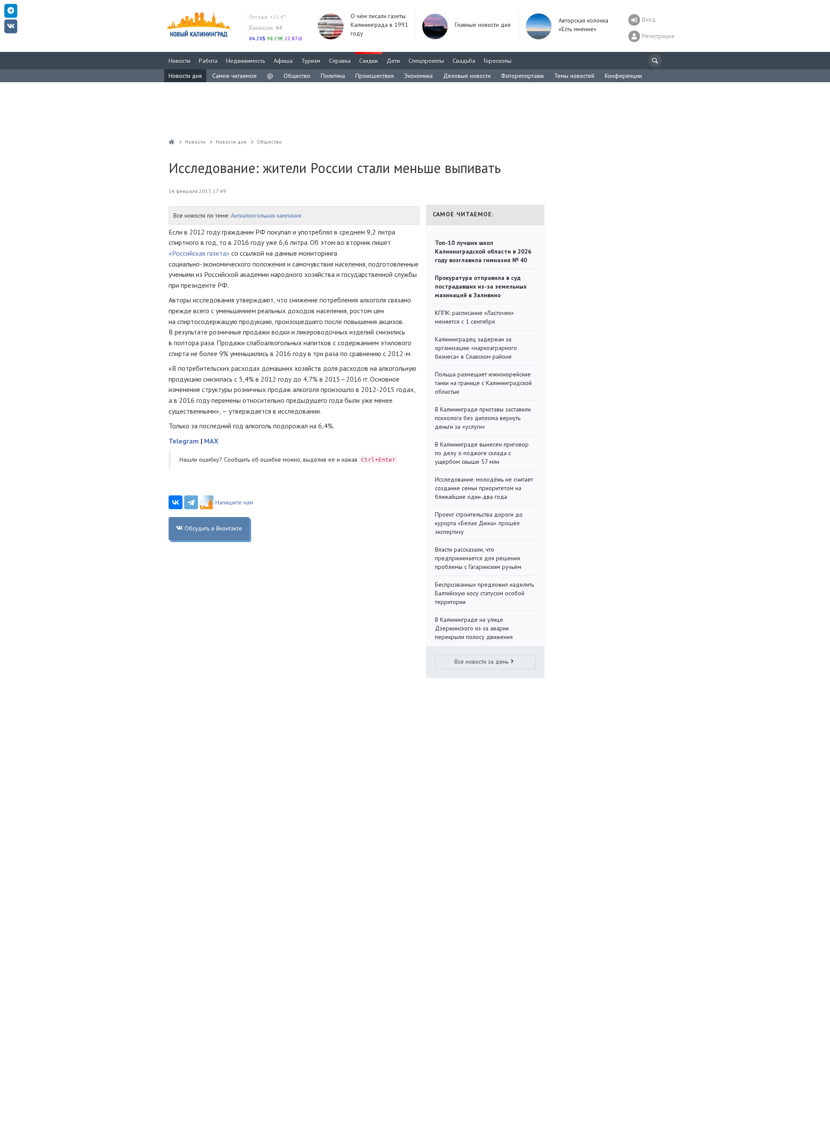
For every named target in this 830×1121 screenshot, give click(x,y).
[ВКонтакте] (175, 502)
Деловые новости (467, 76)
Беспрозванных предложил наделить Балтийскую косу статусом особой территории (484, 593)
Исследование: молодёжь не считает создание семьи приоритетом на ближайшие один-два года (484, 488)
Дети (393, 60)
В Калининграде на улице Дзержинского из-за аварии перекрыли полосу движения (474, 628)
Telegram (184, 441)
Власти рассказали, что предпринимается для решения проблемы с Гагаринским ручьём (478, 558)
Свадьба (464, 60)
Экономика (418, 76)
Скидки (368, 60)
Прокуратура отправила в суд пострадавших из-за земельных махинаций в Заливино (481, 286)
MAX (211, 441)
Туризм (310, 60)
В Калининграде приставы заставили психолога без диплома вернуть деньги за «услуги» (483, 417)
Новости (179, 60)
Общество (297, 76)
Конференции (623, 76)
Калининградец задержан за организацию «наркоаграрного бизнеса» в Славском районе (476, 347)
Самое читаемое (234, 76)
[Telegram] (191, 502)
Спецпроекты (426, 60)
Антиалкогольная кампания (266, 215)
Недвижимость (245, 60)
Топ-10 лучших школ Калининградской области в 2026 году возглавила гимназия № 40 (483, 251)
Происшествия (374, 76)
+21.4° (267, 16)
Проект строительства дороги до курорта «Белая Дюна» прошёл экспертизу (479, 523)
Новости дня (185, 76)
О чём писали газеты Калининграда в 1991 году (379, 24)
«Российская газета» (199, 253)
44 (265, 28)
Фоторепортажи (522, 76)
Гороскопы (497, 60)
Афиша (283, 60)
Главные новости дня (483, 25)
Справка (340, 60)
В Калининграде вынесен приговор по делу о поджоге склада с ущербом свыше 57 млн (482, 453)
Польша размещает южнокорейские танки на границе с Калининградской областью (483, 382)
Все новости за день (481, 661)
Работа (208, 60)
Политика (333, 76)
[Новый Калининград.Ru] (172, 141)
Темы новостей (574, 76)
